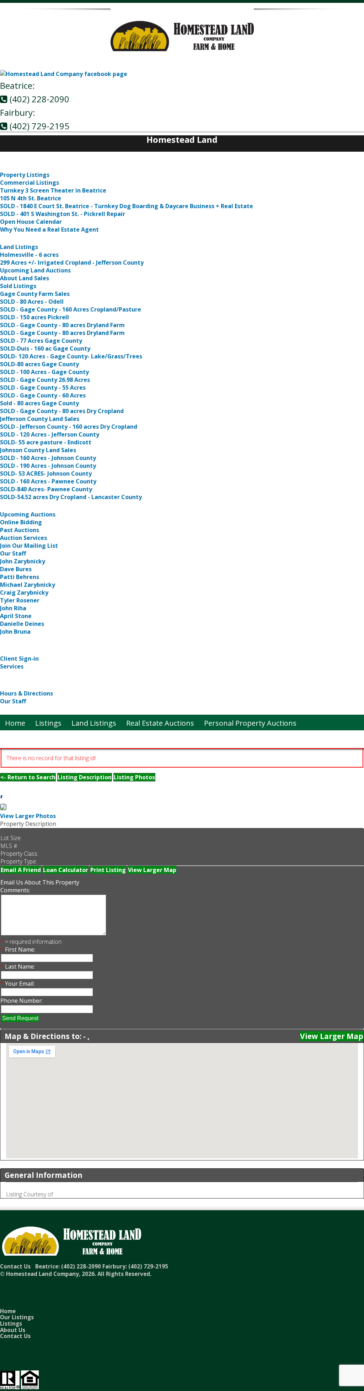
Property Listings (24, 175)
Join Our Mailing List (29, 546)
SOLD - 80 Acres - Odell (32, 301)
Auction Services (23, 538)
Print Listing (108, 870)
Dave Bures (16, 569)
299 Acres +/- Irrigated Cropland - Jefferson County (72, 262)
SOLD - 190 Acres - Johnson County (48, 466)
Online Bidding (21, 522)
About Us (16, 684)
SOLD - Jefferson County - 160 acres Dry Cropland (68, 427)
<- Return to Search (27, 777)
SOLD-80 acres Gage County (39, 364)
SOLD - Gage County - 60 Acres (43, 395)
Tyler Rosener (19, 600)
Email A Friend (21, 870)
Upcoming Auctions (27, 514)
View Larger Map (152, 870)
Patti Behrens (19, 577)
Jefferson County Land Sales (39, 419)
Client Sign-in (19, 658)
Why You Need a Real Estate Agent (49, 229)
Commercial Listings (29, 182)
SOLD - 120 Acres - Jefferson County (49, 434)
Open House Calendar (31, 222)
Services (11, 666)
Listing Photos (134, 777)
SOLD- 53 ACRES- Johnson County (46, 473)
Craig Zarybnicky (24, 592)
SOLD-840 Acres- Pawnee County (46, 489)
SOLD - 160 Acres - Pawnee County (48, 481)
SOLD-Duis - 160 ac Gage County (45, 348)
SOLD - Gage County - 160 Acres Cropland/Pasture (70, 309)
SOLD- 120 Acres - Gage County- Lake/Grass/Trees (71, 356)
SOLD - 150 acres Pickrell (34, 317)
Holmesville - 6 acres (29, 255)
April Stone (16, 616)
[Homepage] (182, 47)
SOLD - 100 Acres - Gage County (44, 372)
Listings (13, 166)
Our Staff (13, 553)
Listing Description (85, 777)
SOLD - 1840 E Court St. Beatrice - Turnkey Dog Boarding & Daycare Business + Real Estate (126, 206)
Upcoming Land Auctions (35, 270)
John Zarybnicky (22, 561)
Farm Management (32, 650)
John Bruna (15, 631)
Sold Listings (18, 286)
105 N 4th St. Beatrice (30, 198)
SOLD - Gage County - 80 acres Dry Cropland (62, 411)
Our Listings (17, 1317)
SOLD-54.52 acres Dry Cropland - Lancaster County (71, 497)
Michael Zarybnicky (27, 585)
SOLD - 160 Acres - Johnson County (48, 458)
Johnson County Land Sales (38, 450)
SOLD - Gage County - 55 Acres (43, 387)
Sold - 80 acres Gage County (39, 403)
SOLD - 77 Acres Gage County (41, 341)
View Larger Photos (28, 816)
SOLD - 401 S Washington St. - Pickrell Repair (62, 214)
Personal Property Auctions (46, 640)
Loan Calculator (65, 870)
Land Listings (22, 238)
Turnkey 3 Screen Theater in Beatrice (53, 190)
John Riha (13, 608)
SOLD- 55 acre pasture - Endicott (45, 442)
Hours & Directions (26, 693)
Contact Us (18, 710)
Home (10, 156)
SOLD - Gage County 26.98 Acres (45, 380)
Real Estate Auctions (34, 505)
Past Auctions (19, 530)
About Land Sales (24, 278)
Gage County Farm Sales (35, 294)
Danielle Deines (22, 624)
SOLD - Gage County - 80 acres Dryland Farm (62, 325)
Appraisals (18, 675)
